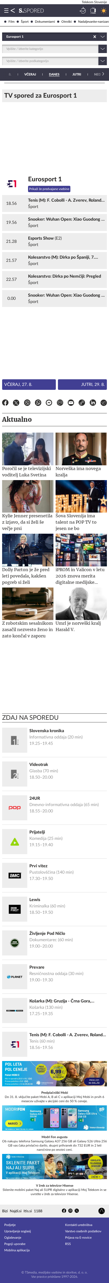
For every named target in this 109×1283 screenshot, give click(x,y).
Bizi (5, 1211)
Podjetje (10, 1225)
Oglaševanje (12, 1237)
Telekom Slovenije (94, 2)
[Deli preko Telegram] (104, 403)
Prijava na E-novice (78, 1237)
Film (11, 21)
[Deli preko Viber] (27, 403)
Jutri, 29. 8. (93, 384)
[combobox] (6, 37)
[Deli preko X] (16, 403)
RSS (68, 1244)
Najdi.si (15, 1211)
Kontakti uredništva (78, 1225)
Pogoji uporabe (14, 1244)
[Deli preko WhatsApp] (38, 403)
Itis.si (28, 1211)
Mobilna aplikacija (17, 1250)
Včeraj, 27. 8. (18, 384)
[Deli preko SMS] (60, 403)
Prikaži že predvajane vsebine (49, 189)
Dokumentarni (45, 21)
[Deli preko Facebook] (5, 403)
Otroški (66, 21)
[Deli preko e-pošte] (71, 403)
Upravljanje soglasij (17, 1231)
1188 (38, 1211)
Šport (25, 21)
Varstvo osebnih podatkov (83, 1231)
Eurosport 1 (45, 179)
